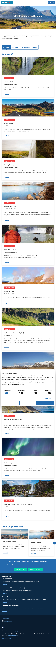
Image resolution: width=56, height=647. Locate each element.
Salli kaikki (45, 403)
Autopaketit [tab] (6, 47)
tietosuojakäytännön (13, 635)
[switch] (21, 393)
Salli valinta (28, 403)
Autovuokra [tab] (15, 47)
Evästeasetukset (6, 638)
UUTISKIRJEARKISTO (35, 569)
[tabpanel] (28, 286)
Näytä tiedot (48, 398)
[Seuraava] (54, 543)
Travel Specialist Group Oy (10, 631)
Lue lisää (11, 94)
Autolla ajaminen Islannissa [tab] (29, 47)
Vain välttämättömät (10, 403)
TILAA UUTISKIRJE (20, 569)
